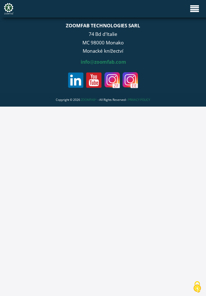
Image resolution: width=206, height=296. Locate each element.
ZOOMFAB (88, 100)
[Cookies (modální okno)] (197, 287)
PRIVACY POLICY (139, 100)
